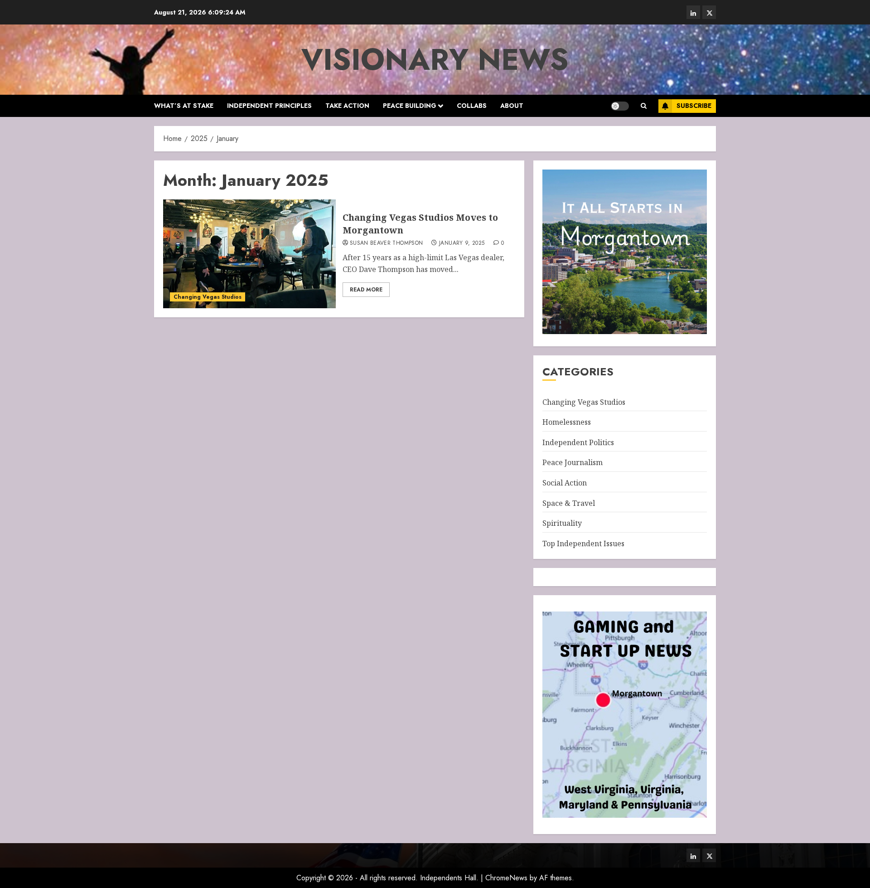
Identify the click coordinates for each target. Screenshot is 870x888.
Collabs (472, 105)
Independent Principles (269, 105)
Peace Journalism (572, 462)
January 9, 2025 (461, 243)
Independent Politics (578, 442)
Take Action (347, 105)
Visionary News (435, 59)
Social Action (564, 483)
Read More (366, 290)
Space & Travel (568, 503)
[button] (643, 106)
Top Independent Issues (583, 543)
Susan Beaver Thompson (386, 243)
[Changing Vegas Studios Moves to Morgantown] (249, 253)
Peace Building (409, 105)
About (511, 105)
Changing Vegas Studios (208, 297)
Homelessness (566, 422)
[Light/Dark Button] (620, 106)
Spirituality (562, 523)
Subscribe (694, 105)
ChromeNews (506, 878)
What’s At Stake (183, 105)
